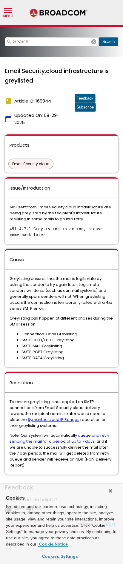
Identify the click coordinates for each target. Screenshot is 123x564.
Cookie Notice (53, 544)
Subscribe (85, 107)
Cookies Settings (60, 556)
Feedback (84, 98)
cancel (94, 42)
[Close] (110, 491)
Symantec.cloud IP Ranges (53, 419)
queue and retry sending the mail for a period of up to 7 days (59, 438)
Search (108, 41)
